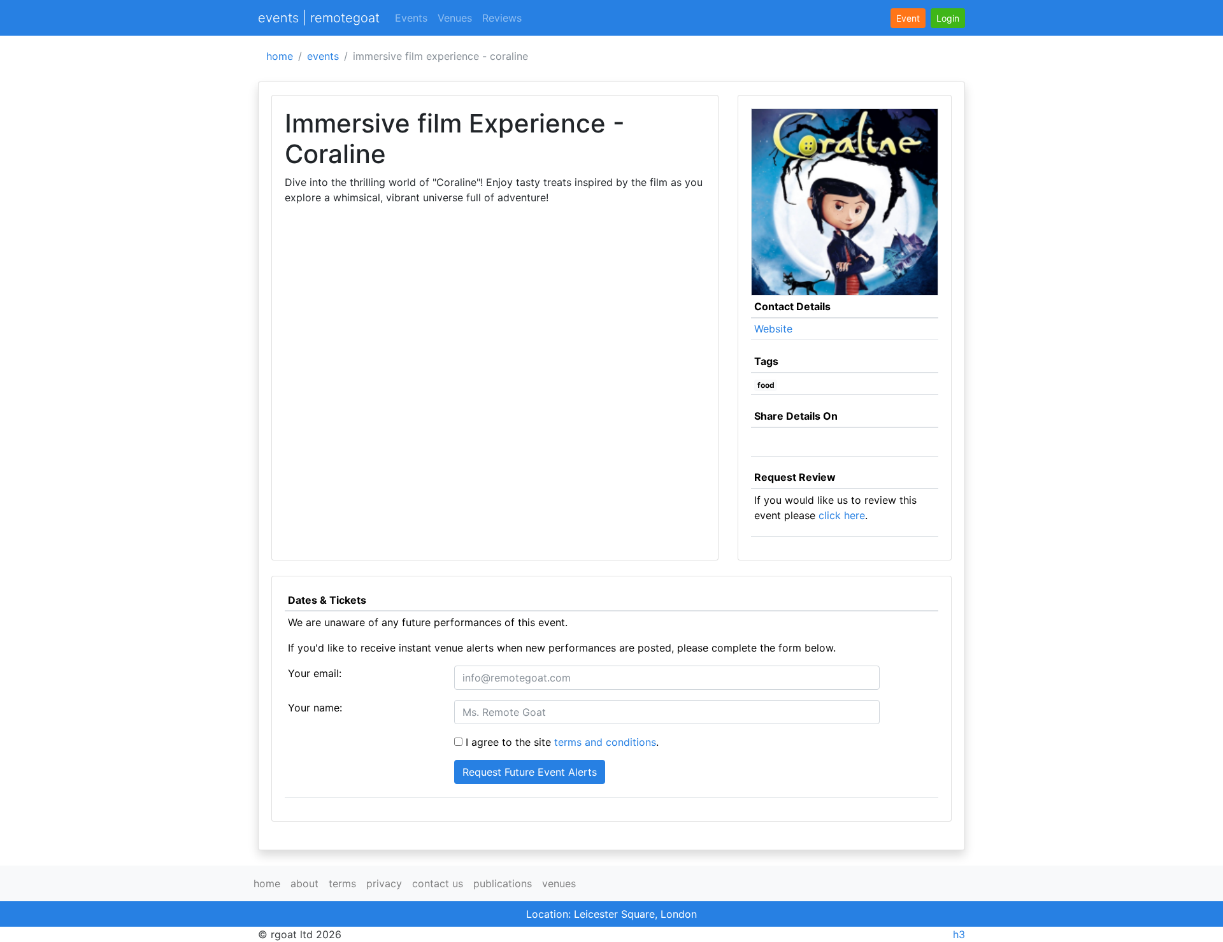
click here (842, 515)
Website (773, 328)
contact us (437, 883)
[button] (948, 18)
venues (559, 883)
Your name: (315, 707)
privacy (384, 883)
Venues (455, 17)
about (304, 883)
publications (502, 883)
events (323, 56)
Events (411, 17)
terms (342, 883)
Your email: (314, 673)
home (279, 56)
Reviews (502, 17)
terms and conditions (605, 742)
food (766, 385)
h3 (959, 934)
